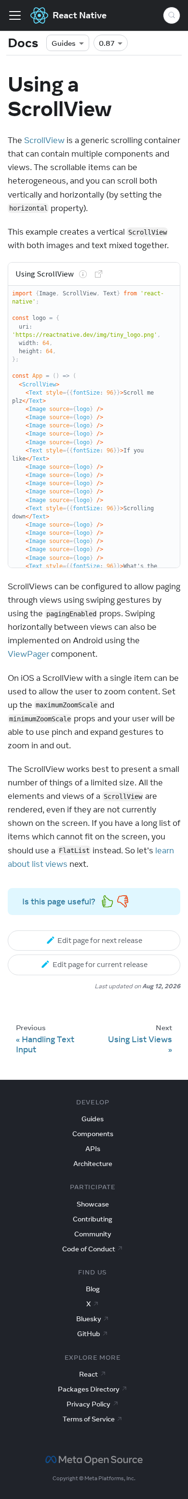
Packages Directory (89, 1389)
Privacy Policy (88, 1404)
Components (92, 1133)
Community (92, 1234)
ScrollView (44, 140)
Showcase (93, 1204)
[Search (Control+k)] (171, 15)
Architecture (92, 1163)
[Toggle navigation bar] (15, 15)
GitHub (88, 1333)
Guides (64, 43)
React (88, 1374)
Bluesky (88, 1318)
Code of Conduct (88, 1249)
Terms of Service (89, 1419)
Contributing (92, 1219)
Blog (93, 1289)
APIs (92, 1148)
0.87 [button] (107, 43)
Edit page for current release (100, 964)
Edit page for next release (99, 940)
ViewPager (28, 654)
